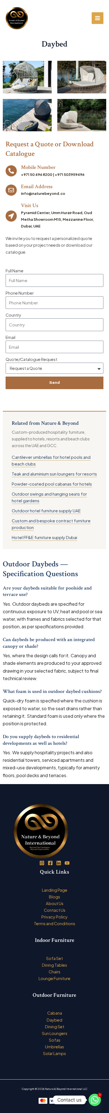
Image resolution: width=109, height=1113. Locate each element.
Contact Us (54, 910)
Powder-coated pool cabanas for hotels (52, 483)
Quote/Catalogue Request (31, 359)
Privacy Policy (54, 916)
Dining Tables (54, 964)
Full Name (14, 270)
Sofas (54, 1039)
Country (13, 314)
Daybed (54, 1019)
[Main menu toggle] (97, 18)
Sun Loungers (54, 1033)
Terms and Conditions (54, 923)
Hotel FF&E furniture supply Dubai (44, 537)
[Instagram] (41, 862)
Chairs (54, 971)
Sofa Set (54, 958)
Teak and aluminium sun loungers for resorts (54, 473)
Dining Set (54, 1026)
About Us (54, 903)
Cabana (54, 1012)
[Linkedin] (58, 862)
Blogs (54, 896)
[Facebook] (50, 862)
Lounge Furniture (54, 978)
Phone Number (20, 292)
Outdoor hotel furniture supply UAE (46, 510)
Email (10, 337)
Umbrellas (54, 1046)
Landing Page (54, 890)
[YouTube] (67, 862)
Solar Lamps (54, 1053)
